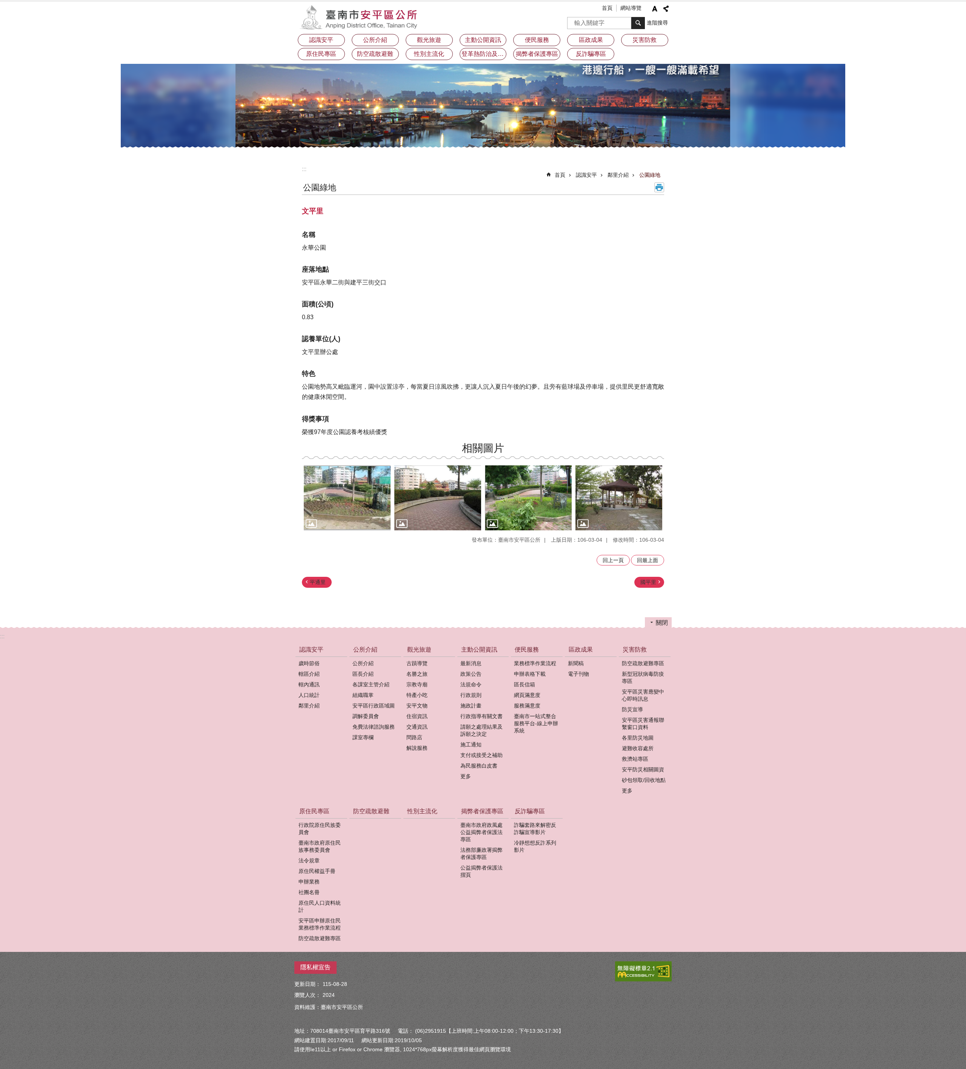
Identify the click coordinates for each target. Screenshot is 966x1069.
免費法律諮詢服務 (373, 727)
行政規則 (470, 695)
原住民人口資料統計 (319, 906)
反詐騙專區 (530, 811)
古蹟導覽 (417, 663)
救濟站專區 (635, 759)
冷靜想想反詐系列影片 (535, 846)
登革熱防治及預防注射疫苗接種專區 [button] (484, 54)
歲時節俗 (309, 663)
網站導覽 (630, 8)
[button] (347, 498)
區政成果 (581, 649)
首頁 (607, 8)
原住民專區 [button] (321, 54)
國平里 (648, 582)
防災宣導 (632, 709)
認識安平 (586, 175)
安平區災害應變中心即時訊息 (643, 695)
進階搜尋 (657, 23)
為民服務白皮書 (478, 766)
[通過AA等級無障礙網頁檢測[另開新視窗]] (643, 971)
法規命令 (470, 684)
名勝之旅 (417, 674)
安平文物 (417, 706)
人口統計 (309, 695)
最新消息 (470, 663)
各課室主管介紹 (370, 684)
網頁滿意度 (527, 695)
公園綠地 (649, 175)
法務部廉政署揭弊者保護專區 (481, 853)
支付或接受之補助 (481, 755)
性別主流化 (429, 54)
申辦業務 (309, 882)
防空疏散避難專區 (643, 663)
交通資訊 (417, 727)
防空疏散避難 (375, 54)
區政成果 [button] (591, 40)
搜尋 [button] (638, 23)
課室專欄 (363, 737)
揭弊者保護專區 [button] (537, 54)
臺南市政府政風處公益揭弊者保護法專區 (481, 832)
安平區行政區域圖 (373, 706)
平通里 (318, 582)
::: (304, 169)
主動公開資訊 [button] (483, 40)
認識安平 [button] (321, 40)
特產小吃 (417, 695)
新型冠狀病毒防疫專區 (643, 677)
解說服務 (417, 748)
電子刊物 (578, 674)
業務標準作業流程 (535, 663)
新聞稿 (576, 663)
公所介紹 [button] (375, 40)
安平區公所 (360, 17)
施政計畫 (470, 706)
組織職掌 (363, 695)
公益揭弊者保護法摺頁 (481, 871)
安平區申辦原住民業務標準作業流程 (319, 924)
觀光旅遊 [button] (429, 40)
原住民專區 (314, 811)
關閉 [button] (662, 622)
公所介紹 (365, 649)
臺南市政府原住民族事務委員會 (319, 846)
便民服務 (527, 649)
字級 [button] (654, 8)
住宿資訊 (417, 716)
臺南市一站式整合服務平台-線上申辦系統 (536, 723)
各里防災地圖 (638, 738)
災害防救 (635, 649)
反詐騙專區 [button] (591, 54)
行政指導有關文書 (481, 716)
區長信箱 (524, 684)
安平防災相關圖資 (643, 769)
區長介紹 (363, 674)
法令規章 (309, 860)
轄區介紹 (309, 674)
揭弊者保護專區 (482, 811)
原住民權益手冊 (316, 871)
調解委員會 (365, 716)
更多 (465, 776)
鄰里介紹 (618, 175)
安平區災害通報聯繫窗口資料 (643, 723)
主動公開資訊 (479, 649)
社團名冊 (309, 892)
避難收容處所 (638, 748)
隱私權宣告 (315, 967)
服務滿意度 (527, 706)
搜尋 (573, 20)
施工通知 (470, 745)
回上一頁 (613, 560)
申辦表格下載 (530, 674)
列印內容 (659, 187)
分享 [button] (666, 8)
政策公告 (470, 674)
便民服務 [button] (537, 40)
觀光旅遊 (419, 649)
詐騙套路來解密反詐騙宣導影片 (535, 828)
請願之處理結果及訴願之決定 (481, 730)
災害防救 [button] (644, 40)
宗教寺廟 (417, 684)
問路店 (414, 737)
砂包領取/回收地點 (644, 780)
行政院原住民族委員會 (319, 828)
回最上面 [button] (647, 560)
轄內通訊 (309, 684)
